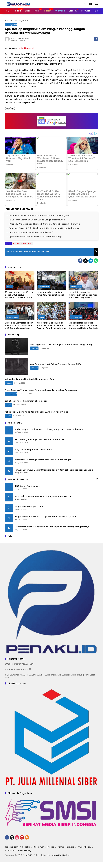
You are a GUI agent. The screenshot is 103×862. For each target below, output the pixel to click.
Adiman (14, 38)
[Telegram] (90, 260)
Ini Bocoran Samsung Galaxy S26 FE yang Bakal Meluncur (37, 219)
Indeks (50, 847)
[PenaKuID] (18, 4)
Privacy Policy (84, 847)
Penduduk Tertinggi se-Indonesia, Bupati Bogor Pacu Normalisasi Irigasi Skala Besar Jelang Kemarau (83, 295)
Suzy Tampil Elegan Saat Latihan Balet (33, 449)
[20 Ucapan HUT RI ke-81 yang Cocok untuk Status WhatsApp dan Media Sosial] (19, 280)
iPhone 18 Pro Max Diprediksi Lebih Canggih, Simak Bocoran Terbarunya (44, 224)
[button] (84, 4)
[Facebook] (80, 260)
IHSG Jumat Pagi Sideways (28, 486)
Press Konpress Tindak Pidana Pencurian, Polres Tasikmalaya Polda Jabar (41, 390)
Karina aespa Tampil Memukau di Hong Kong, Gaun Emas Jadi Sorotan (49, 429)
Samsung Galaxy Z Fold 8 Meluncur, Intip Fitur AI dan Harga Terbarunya (44, 228)
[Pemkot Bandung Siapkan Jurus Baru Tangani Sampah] (51, 280)
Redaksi (26, 847)
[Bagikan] (96, 39)
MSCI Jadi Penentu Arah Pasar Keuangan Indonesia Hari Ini (43, 496)
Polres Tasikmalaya (23, 243)
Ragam (9, 286)
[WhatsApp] (96, 260)
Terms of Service (66, 847)
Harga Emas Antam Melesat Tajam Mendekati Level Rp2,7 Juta (45, 516)
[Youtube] (22, 837)
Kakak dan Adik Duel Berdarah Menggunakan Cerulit (30, 379)
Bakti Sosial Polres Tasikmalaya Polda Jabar (26, 401)
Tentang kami (11, 847)
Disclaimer (39, 847)
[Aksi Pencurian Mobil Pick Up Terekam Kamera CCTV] (16, 366)
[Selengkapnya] (97, 479)
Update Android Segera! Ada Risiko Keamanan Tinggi (35, 236)
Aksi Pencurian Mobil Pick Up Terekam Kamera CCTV (55, 364)
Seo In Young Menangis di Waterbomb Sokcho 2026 (40, 439)
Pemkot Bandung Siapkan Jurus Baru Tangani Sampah (50, 293)
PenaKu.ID (27, 855)
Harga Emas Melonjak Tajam (29, 506)
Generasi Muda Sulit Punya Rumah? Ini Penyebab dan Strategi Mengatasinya (52, 527)
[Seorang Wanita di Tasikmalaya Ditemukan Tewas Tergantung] (16, 346)
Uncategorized (11, 25)
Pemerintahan (44, 286)
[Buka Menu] (90, 4)
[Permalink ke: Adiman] (8, 39)
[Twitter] (85, 260)
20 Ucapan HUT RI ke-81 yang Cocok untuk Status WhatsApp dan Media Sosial (19, 295)
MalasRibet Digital (60, 855)
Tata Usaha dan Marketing (18, 850)
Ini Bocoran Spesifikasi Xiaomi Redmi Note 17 (31, 232)
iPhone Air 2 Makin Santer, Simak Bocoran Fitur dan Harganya (39, 215)
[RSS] (27, 837)
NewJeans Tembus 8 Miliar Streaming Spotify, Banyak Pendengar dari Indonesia (54, 470)
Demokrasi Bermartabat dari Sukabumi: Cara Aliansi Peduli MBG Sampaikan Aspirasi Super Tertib (19, 326)
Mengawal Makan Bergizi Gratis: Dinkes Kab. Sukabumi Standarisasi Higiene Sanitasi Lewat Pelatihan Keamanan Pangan (83, 326)
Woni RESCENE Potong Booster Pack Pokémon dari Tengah (43, 460)
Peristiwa (34, 348)
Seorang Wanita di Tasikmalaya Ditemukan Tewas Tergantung (61, 344)
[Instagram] (17, 837)
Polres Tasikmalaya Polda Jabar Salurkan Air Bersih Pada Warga (36, 412)
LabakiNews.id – (27, 48)
